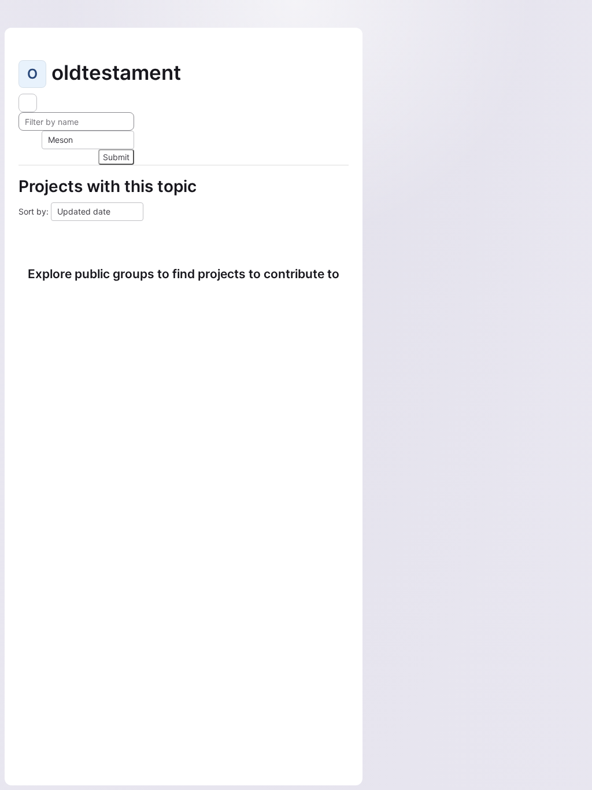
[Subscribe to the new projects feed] (27, 103)
